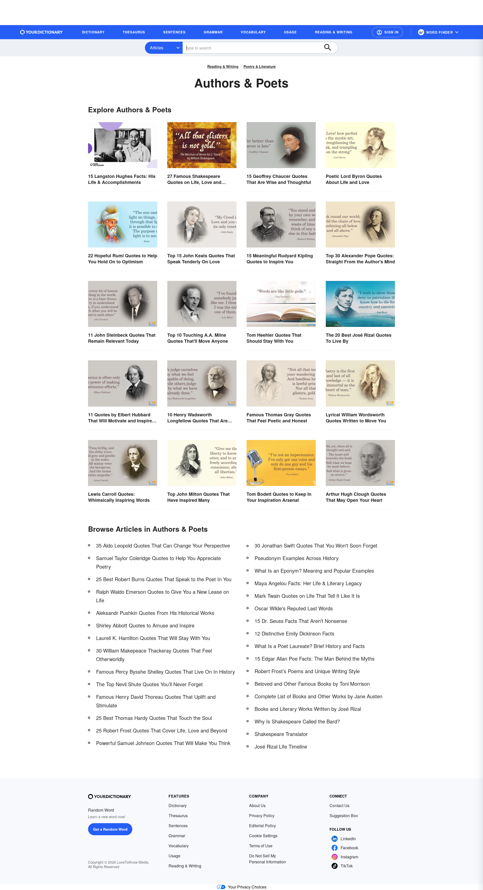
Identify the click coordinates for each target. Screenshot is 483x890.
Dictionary (178, 805)
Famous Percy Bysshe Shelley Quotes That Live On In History (165, 671)
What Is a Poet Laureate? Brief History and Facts (310, 646)
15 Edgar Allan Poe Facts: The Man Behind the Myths (315, 658)
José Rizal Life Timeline (281, 746)
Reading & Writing (222, 66)
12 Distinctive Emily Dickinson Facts (294, 633)
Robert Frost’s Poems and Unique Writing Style (307, 671)
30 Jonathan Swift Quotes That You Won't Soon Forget (316, 545)
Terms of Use (260, 846)
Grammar (177, 835)
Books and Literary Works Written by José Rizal (308, 708)
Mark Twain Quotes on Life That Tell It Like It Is (307, 595)
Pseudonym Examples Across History (297, 558)
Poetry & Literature (260, 66)
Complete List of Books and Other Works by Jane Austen (318, 696)
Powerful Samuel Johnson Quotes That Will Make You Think (163, 743)
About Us (257, 805)
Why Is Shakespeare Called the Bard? (297, 721)
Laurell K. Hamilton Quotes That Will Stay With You (153, 637)
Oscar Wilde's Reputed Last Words (294, 608)
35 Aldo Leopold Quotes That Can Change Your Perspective (163, 545)
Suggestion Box (344, 815)
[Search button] (330, 47)
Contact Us (339, 805)
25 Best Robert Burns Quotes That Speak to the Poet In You (163, 579)
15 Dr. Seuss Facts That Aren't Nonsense (301, 620)
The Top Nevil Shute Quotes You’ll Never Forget (149, 684)
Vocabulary (179, 846)
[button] (387, 32)
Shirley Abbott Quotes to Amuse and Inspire (145, 625)
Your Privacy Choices (247, 887)
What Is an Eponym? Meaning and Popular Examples (314, 570)
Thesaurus (178, 815)
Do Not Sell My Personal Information (267, 859)
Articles (156, 48)
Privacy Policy (261, 815)
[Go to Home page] (41, 32)
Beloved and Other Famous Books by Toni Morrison (312, 683)
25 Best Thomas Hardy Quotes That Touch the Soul (154, 717)
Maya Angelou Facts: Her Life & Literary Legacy (308, 583)
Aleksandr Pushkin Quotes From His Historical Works (155, 612)
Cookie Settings (263, 835)
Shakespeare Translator (281, 733)
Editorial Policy (262, 825)
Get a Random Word (110, 829)
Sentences (178, 825)
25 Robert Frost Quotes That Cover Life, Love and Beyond (161, 730)
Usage (174, 856)
